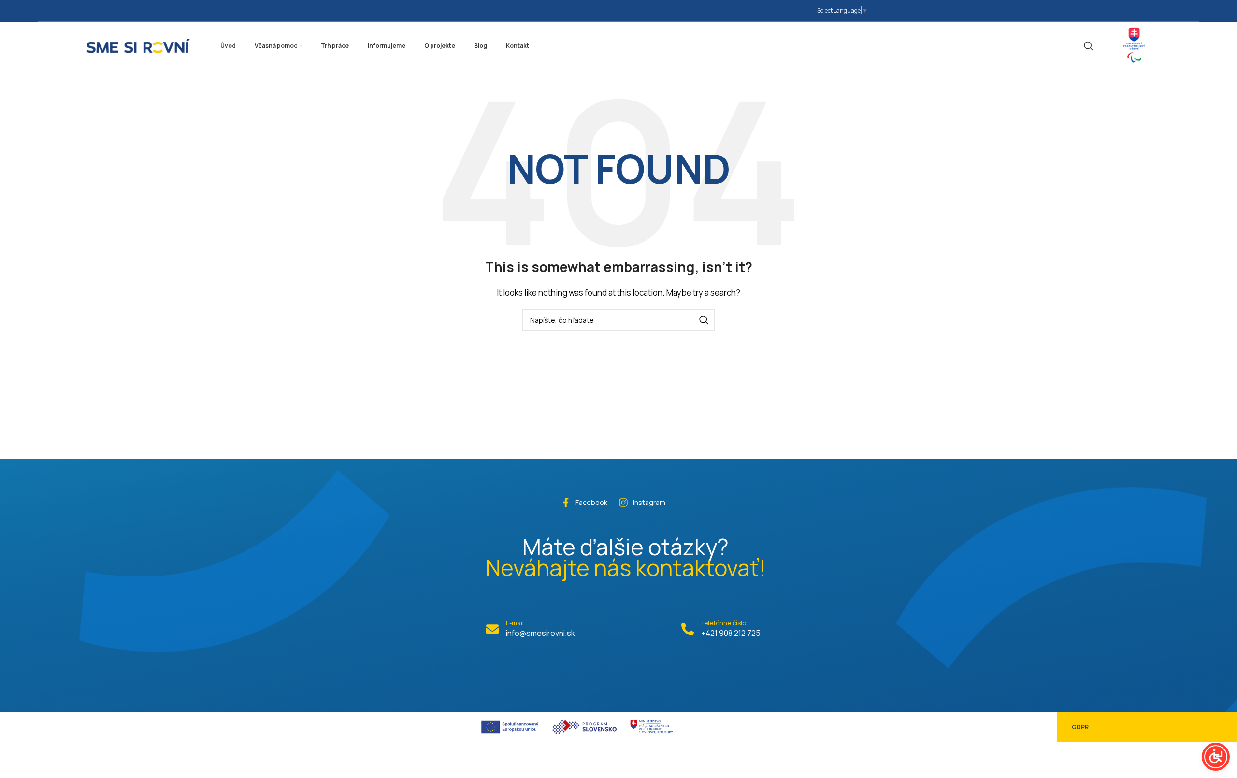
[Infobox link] (1134, 45)
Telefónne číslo (723, 623)
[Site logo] (138, 45)
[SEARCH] (704, 320)
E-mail (515, 623)
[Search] (1088, 46)
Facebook (591, 502)
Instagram (649, 502)
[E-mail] (492, 629)
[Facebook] (566, 502)
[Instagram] (623, 502)
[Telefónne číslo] (687, 629)
